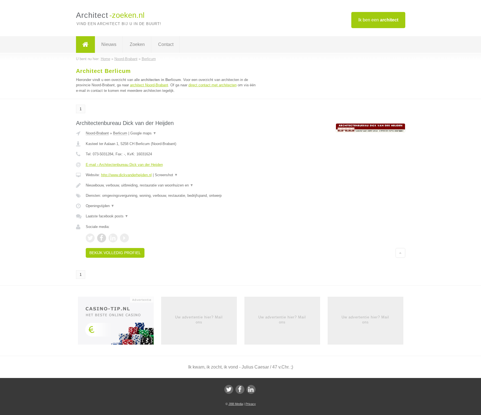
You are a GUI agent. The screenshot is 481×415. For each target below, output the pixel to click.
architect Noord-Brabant (149, 85)
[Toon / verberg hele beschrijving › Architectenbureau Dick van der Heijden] (171, 185)
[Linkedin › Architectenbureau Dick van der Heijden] (113, 238)
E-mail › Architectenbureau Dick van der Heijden (124, 165)
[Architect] (85, 44)
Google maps (143, 133)
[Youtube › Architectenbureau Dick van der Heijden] (124, 238)
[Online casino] (119, 322)
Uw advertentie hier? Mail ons (199, 319)
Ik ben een (378, 20)
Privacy (251, 404)
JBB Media (236, 404)
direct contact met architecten (212, 85)
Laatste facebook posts (107, 216)
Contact (165, 44)
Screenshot (166, 175)
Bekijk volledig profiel (115, 253)
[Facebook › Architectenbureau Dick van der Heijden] (101, 238)
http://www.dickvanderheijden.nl (126, 175)
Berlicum (120, 133)
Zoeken (137, 44)
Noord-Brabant (97, 133)
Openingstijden (100, 206)
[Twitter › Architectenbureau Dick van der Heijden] (90, 238)
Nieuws (108, 44)
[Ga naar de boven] (400, 252)
